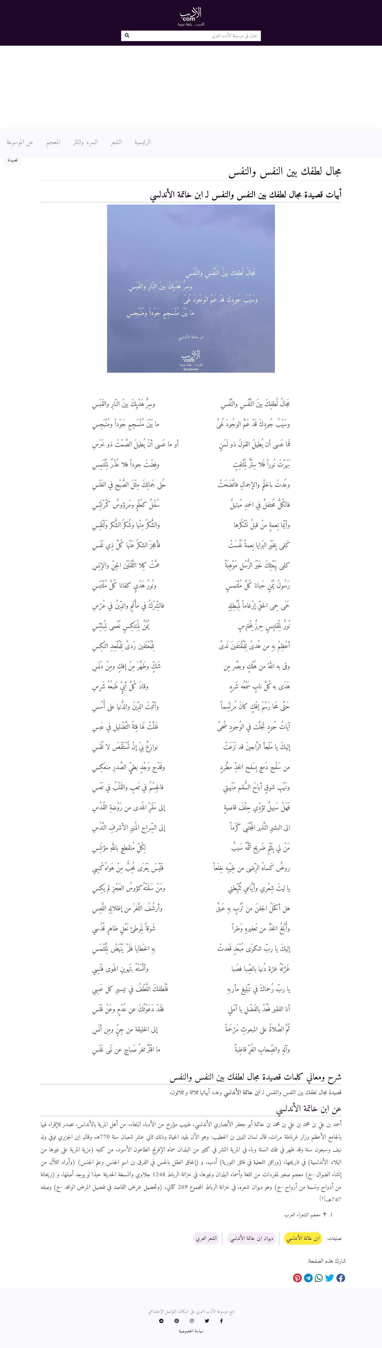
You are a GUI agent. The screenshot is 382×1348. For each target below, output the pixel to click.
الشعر (116, 142)
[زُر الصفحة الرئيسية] (191, 16)
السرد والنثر (85, 142)
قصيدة (13, 160)
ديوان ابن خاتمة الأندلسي (251, 1238)
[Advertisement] (191, 87)
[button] (221, 1321)
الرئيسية (143, 142)
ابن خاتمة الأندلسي (176, 195)
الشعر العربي (206, 1238)
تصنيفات (334, 1239)
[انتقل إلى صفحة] (127, 36)
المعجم (53, 142)
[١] (322, 1198)
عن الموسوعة (20, 142)
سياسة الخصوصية (191, 1331)
